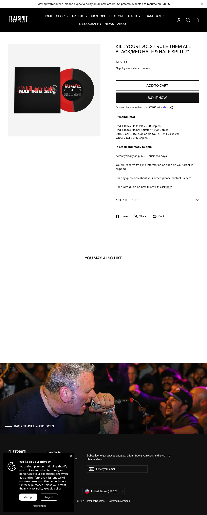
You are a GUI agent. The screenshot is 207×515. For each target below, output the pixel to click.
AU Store (135, 16)
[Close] (71, 456)
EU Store (116, 16)
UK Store (98, 16)
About (122, 24)
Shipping (121, 68)
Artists (78, 16)
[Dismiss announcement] (202, 4)
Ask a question (128, 200)
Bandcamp (155, 16)
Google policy (52, 488)
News (109, 24)
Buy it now (157, 98)
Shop (60, 16)
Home (48, 16)
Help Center (54, 452)
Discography (90, 24)
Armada (125, 501)
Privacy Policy (35, 488)
